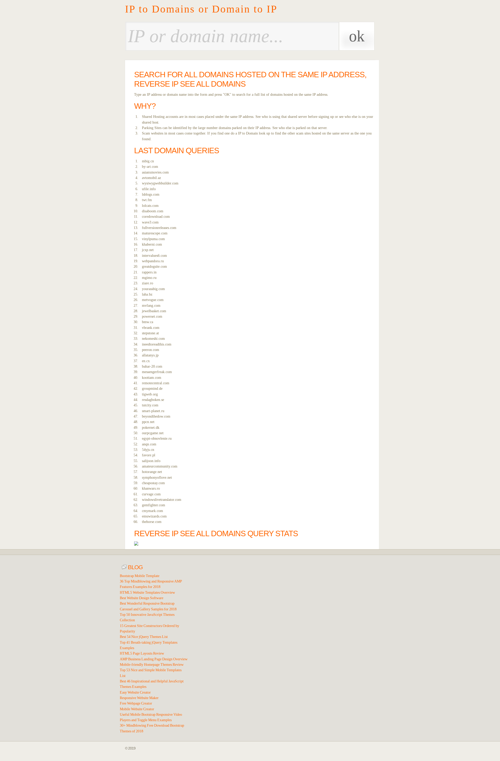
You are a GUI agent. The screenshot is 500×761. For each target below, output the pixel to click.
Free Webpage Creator (136, 703)
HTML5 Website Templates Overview (147, 592)
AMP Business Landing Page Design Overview (154, 659)
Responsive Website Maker (139, 698)
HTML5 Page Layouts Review (142, 653)
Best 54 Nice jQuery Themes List (144, 637)
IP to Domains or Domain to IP (201, 9)
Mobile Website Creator (137, 709)
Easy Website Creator (135, 692)
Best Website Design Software (141, 598)
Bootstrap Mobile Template (139, 576)
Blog (135, 567)
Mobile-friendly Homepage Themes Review (152, 665)
